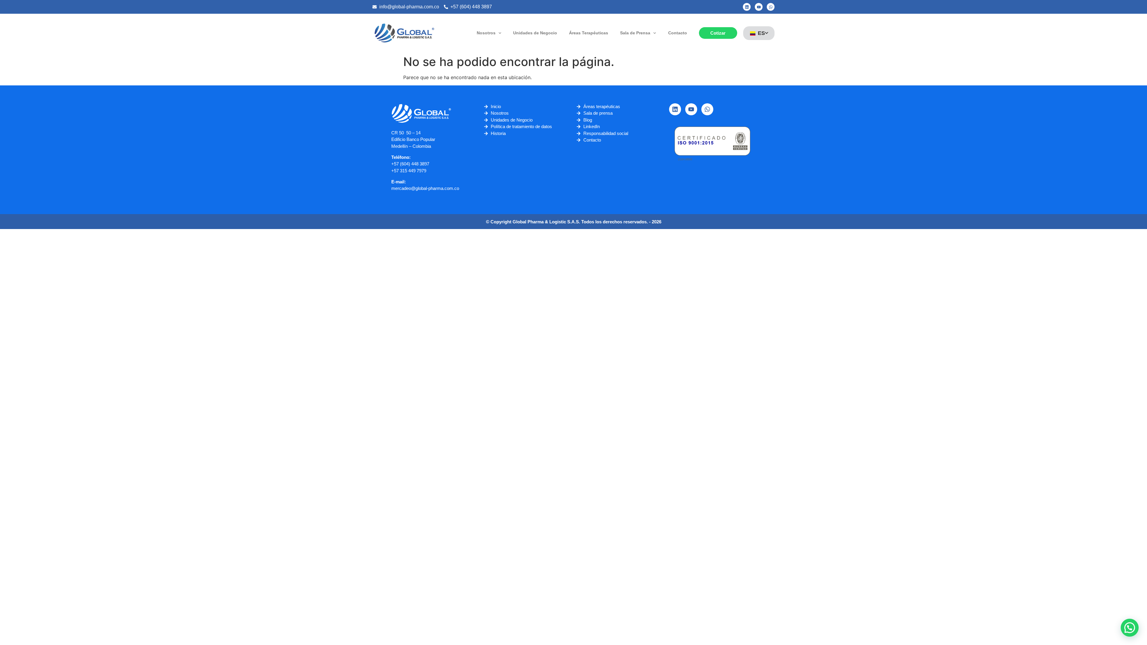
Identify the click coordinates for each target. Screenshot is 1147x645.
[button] (1130, 628)
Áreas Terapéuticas (588, 33)
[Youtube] (759, 7)
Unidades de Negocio (535, 33)
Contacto (677, 33)
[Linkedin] (747, 7)
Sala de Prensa (635, 33)
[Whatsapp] (771, 7)
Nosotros (486, 33)
